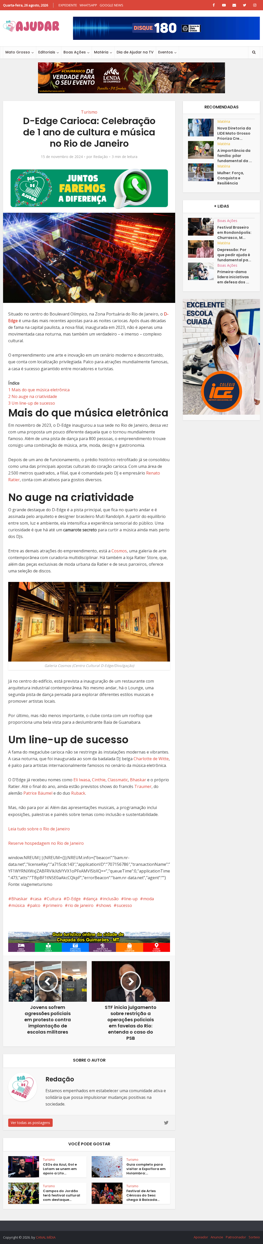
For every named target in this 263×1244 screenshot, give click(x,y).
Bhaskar (138, 780)
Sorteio (254, 1237)
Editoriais (46, 52)
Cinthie (99, 780)
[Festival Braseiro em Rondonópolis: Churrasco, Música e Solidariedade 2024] (202, 227)
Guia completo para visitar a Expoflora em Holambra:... (146, 1169)
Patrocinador (236, 1237)
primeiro (54, 905)
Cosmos (119, 551)
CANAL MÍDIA (45, 1237)
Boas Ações (74, 52)
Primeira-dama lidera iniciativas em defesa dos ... (233, 277)
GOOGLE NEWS (111, 5)
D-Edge (74, 899)
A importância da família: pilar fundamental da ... (234, 155)
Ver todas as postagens (30, 1122)
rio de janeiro (80, 905)
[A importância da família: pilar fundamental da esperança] (202, 150)
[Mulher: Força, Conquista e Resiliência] (202, 172)
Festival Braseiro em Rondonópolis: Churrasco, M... (234, 232)
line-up (131, 899)
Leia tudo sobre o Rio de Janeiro (39, 829)
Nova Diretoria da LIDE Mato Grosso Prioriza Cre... (234, 133)
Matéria (101, 52)
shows (105, 905)
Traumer (143, 786)
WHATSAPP (88, 5)
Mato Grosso (17, 52)
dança (91, 899)
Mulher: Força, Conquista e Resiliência (230, 178)
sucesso (124, 905)
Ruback (78, 793)
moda (148, 899)
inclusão (111, 899)
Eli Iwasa (81, 780)
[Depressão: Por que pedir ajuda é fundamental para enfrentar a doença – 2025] (202, 249)
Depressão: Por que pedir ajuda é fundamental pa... (234, 255)
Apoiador (201, 1237)
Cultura (54, 899)
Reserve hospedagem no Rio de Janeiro (46, 843)
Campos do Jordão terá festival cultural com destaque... (61, 1195)
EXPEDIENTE (68, 5)
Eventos (165, 52)
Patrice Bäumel (37, 793)
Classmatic (118, 780)
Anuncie (217, 1237)
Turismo (89, 112)
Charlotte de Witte (151, 759)
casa (37, 899)
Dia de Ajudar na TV (135, 52)
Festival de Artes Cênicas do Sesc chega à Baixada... (142, 1195)
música (18, 905)
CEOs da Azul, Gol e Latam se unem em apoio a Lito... (60, 1169)
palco (35, 905)
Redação (100, 156)
